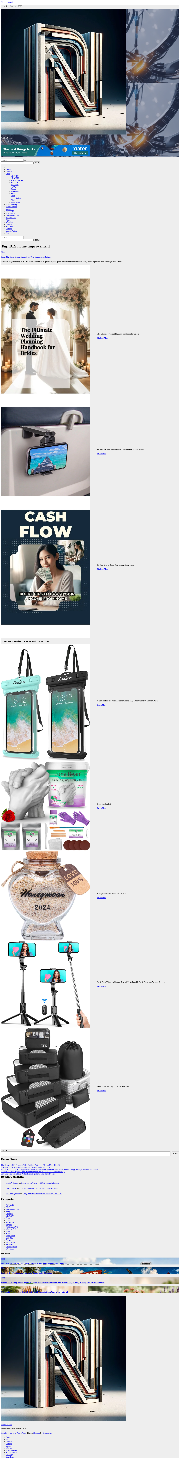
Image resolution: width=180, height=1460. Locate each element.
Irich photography (13, 1194)
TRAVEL (14, 185)
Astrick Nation (6, 138)
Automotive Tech (12, 215)
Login (8, 209)
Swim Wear (15, 202)
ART (8, 220)
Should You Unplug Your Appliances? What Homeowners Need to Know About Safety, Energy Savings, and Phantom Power (49, 1169)
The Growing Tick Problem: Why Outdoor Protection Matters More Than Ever (31, 1165)
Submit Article (11, 207)
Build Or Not (11, 1188)
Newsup (36, 1433)
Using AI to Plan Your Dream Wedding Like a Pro (42, 1194)
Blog (8, 174)
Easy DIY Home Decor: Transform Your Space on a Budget (25, 257)
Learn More (101, 454)
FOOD (13, 187)
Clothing (14, 200)
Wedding (9, 222)
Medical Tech (11, 218)
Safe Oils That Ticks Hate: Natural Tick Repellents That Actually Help (28, 1174)
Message (9, 1448)
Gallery (9, 229)
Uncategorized (11, 1247)
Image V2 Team (12, 1183)
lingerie (18, 198)
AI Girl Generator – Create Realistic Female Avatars (39, 1188)
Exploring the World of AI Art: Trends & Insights (40, 1183)
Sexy (13, 196)
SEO (13, 193)
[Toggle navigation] (2, 158)
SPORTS (14, 182)
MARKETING (17, 180)
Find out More (102, 338)
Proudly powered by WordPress (13, 1433)
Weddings (14, 191)
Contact (9, 171)
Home (8, 169)
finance (9, 1218)
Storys (13, 189)
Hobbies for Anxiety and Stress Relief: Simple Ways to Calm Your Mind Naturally (33, 1172)
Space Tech (10, 213)
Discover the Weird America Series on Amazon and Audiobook (25, 1167)
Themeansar (47, 1433)
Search (4, 1150)
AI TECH (10, 211)
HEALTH (15, 178)
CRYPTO (15, 176)
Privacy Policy (11, 204)
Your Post (9, 226)
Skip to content (7, 2)
